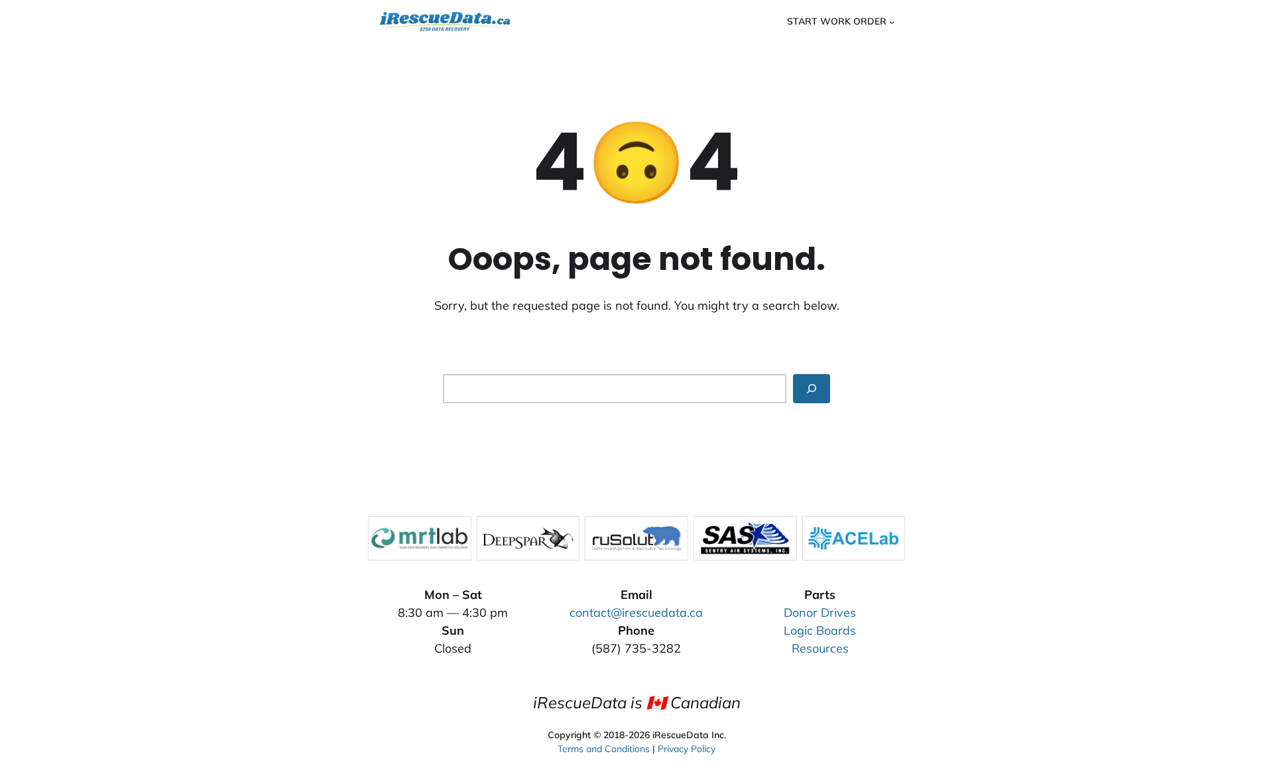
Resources (820, 648)
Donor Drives (820, 612)
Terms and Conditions (604, 749)
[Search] (811, 388)
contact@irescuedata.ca (636, 612)
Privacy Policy (686, 749)
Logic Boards (820, 630)
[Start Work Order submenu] (891, 21)
